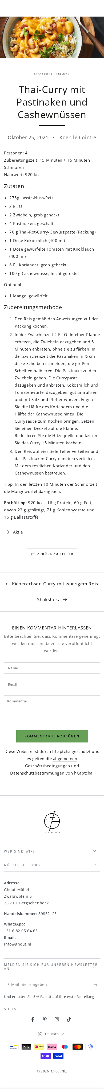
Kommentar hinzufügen (52, 736)
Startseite (43, 73)
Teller (61, 73)
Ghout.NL (58, 1071)
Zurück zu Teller (55, 554)
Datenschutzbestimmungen (37, 773)
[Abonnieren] (97, 985)
